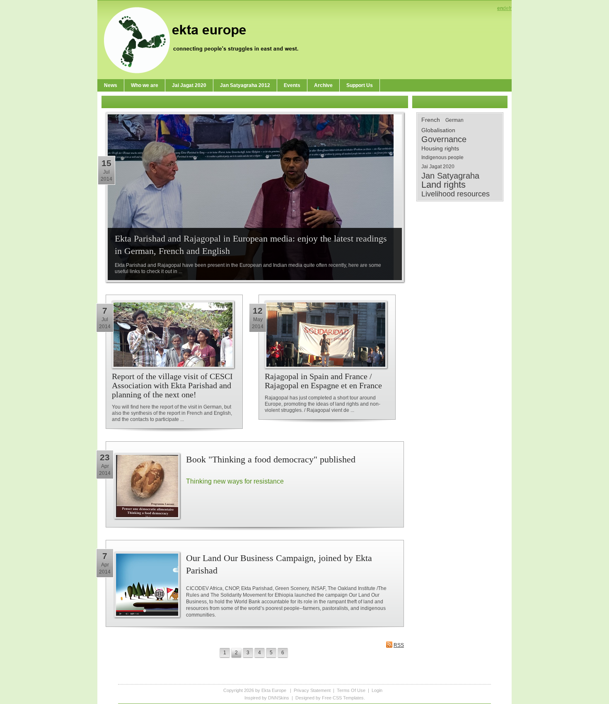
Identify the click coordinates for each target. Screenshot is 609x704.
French (430, 119)
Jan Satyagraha (450, 175)
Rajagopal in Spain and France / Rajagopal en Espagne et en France (323, 381)
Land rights (443, 184)
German (454, 120)
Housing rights (440, 148)
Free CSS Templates (343, 697)
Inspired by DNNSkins (266, 697)
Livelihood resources (455, 193)
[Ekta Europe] (205, 39)
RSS (399, 645)
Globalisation (438, 130)
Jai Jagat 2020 (437, 166)
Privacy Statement (312, 690)
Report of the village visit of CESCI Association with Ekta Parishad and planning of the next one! (172, 385)
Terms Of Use (351, 690)
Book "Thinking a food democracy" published (270, 459)
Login (377, 690)
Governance (443, 139)
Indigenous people (442, 157)
